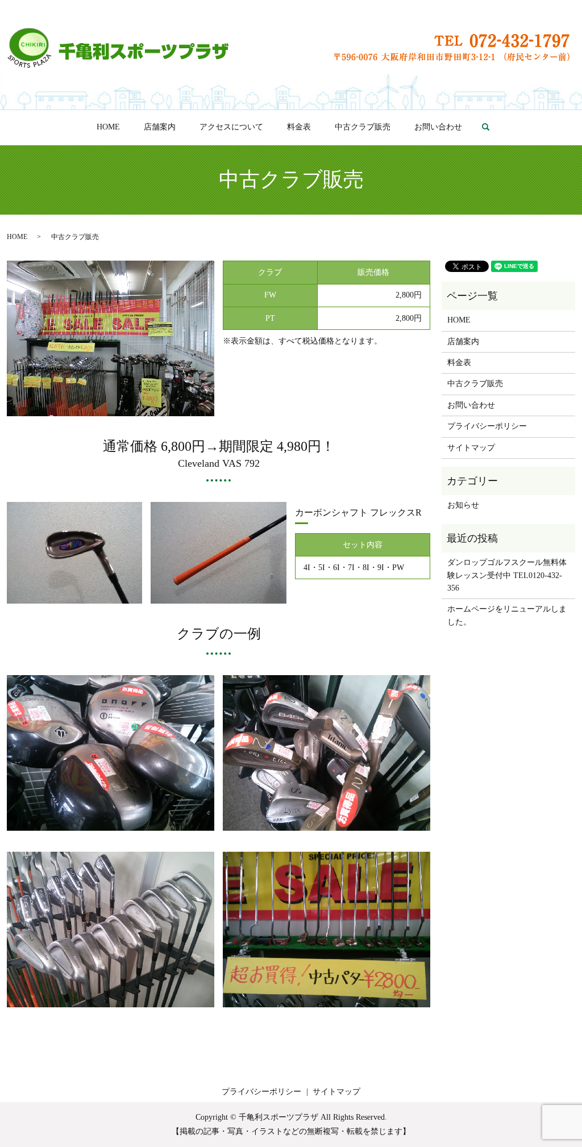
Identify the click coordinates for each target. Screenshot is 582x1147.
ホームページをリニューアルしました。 (507, 615)
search (492, 127)
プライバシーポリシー (487, 426)
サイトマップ (471, 447)
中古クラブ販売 (362, 127)
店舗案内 (160, 127)
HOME (108, 127)
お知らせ (463, 505)
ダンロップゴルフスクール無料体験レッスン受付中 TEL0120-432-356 (507, 575)
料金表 (299, 127)
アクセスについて (231, 127)
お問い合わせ (438, 127)
